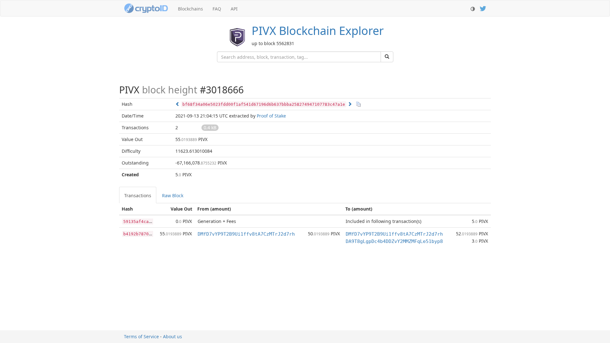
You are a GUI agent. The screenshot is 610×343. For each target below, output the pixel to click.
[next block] (350, 104)
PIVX (318, 30)
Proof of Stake (271, 116)
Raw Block (172, 195)
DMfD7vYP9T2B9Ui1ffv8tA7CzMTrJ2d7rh (246, 234)
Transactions (137, 195)
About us (172, 336)
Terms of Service (141, 336)
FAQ (217, 9)
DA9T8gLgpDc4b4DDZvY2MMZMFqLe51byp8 (394, 241)
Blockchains (190, 9)
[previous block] (177, 104)
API (234, 9)
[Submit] (387, 56)
